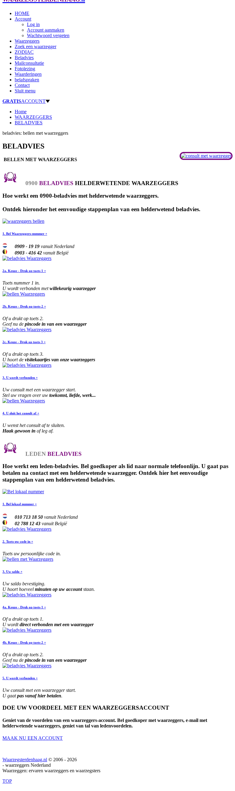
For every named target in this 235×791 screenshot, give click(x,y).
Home (21, 111)
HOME (22, 13)
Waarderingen (28, 74)
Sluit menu (25, 90)
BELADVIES (29, 122)
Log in (33, 24)
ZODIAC (24, 52)
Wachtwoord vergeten (48, 35)
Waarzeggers (27, 41)
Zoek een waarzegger (35, 46)
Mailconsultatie (29, 63)
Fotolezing (25, 68)
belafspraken (27, 79)
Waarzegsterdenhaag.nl (24, 759)
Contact (22, 85)
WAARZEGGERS (33, 117)
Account (23, 18)
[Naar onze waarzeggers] (206, 155)
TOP (7, 781)
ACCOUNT (24, 101)
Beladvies (24, 57)
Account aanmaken (45, 30)
